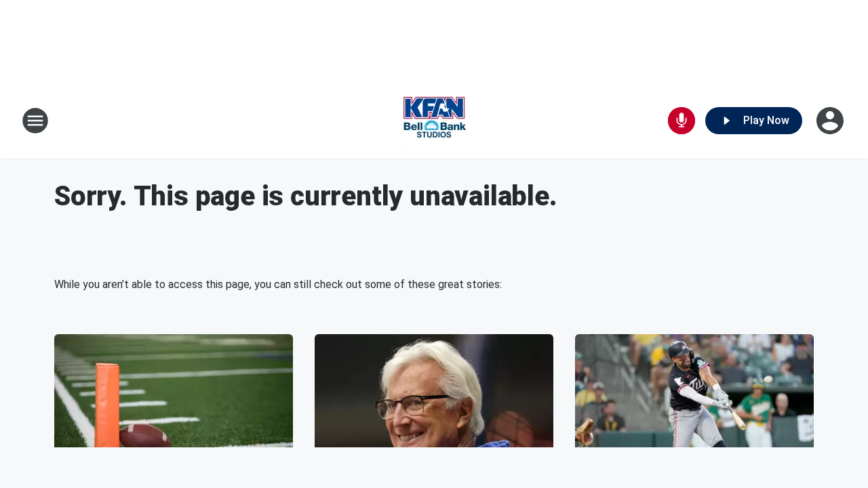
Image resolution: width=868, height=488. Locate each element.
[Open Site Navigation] (35, 120)
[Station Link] (434, 120)
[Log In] (831, 120)
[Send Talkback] (681, 120)
